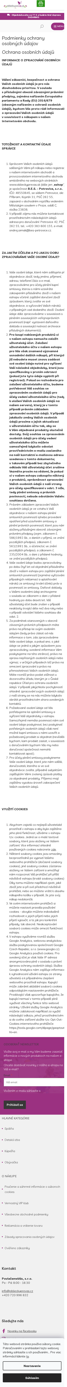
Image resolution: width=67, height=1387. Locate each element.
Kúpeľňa (10, 1151)
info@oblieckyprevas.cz (17, 1291)
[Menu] (58, 26)
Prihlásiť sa (15, 1105)
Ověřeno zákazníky (17, 1248)
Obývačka (11, 1162)
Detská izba (12, 1140)
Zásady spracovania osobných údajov (30, 1237)
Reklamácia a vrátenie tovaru (23, 1225)
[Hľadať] (42, 26)
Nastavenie (32, 1366)
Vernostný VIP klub (17, 1203)
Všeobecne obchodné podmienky (26, 1214)
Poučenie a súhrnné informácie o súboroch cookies (32, 1189)
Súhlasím (32, 1378)
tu (27, 1356)
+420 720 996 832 (15, 1295)
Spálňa (9, 1128)
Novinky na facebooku (21, 1331)
